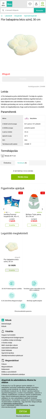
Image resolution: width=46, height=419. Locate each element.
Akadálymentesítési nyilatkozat (12, 355)
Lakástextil (8, 16)
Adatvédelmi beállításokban (13, 403)
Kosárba (23, 79)
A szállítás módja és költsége (11, 340)
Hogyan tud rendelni (8, 335)
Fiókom (4, 364)
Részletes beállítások (23, 416)
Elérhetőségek (6, 324)
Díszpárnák (18, 16)
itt (12, 407)
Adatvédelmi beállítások (9, 348)
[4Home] (2, 16)
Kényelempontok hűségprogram (12, 337)
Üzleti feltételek (6, 350)
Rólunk (3, 326)
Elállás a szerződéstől (8, 372)
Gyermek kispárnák (30, 16)
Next (42, 209)
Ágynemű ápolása (7, 353)
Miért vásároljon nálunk (9, 345)
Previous (4, 209)
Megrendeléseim (7, 367)
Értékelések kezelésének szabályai (13, 374)
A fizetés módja (6, 343)
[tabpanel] (23, 44)
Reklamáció (5, 369)
